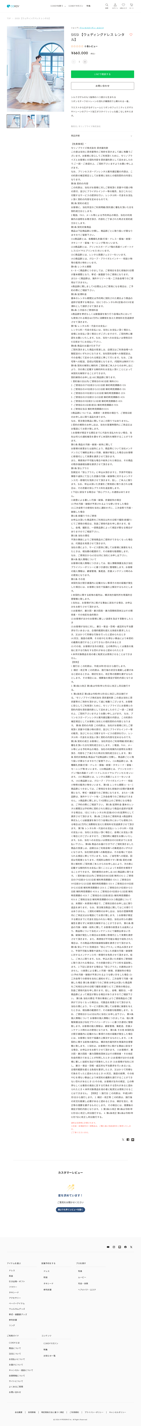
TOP (9, 18)
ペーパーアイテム (17, 1303)
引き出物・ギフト (17, 1281)
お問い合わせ (15, 1392)
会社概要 (18, 1412)
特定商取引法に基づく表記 (52, 1412)
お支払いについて (17, 1359)
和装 (11, 1276)
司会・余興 (83, 1283)
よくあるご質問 (16, 1387)
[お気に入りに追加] (131, 34)
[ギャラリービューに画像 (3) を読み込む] (42, 121)
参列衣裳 (13, 1320)
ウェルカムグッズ (17, 1309)
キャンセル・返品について (21, 1370)
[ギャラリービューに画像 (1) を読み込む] (13, 121)
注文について (15, 1354)
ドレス (12, 1270)
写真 (80, 1271)
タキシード (14, 1292)
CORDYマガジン (51, 1343)
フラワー (13, 1287)
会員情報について (17, 1376)
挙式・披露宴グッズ (18, 1314)
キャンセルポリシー (117, 1412)
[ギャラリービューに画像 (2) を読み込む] (28, 121)
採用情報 (32, 1412)
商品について (15, 1348)
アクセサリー (15, 1298)
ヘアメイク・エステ (87, 1290)
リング (12, 1325)
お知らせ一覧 (50, 1356)
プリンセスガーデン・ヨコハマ (91, 28)
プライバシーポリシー (94, 1412)
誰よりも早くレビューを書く (70, 1210)
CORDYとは (14, 1343)
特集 (46, 1350)
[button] (58, 6)
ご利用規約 (74, 1412)
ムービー (82, 1277)
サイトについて (16, 1381)
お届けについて (16, 1365)
